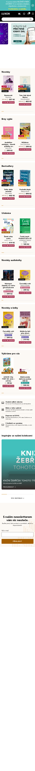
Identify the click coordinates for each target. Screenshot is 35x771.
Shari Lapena (8, 193)
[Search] (31, 19)
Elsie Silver (8, 97)
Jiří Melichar (22, 240)
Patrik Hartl (8, 148)
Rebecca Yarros (25, 191)
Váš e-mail (5, 530)
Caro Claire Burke (25, 144)
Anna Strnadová (25, 99)
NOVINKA (5, 91)
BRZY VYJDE (5, 138)
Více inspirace (16, 498)
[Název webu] (6, 14)
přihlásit (17, 541)
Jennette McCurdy (25, 335)
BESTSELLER (5, 89)
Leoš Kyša (8, 289)
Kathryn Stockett (25, 285)
